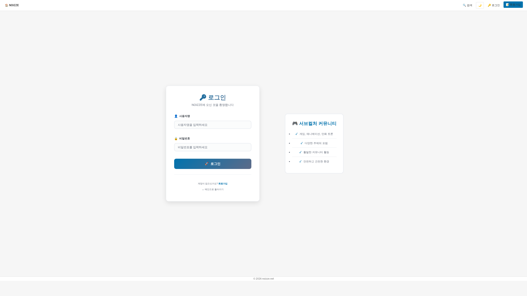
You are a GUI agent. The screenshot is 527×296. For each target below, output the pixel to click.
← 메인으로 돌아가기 (213, 189)
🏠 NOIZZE (12, 5)
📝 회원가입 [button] (513, 4)
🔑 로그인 (494, 5)
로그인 (212, 163)
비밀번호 (182, 138)
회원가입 (222, 183)
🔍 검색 (467, 5)
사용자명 (182, 116)
